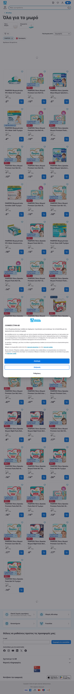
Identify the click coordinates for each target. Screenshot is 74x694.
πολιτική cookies (48, 347)
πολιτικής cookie (11, 353)
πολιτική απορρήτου (32, 347)
